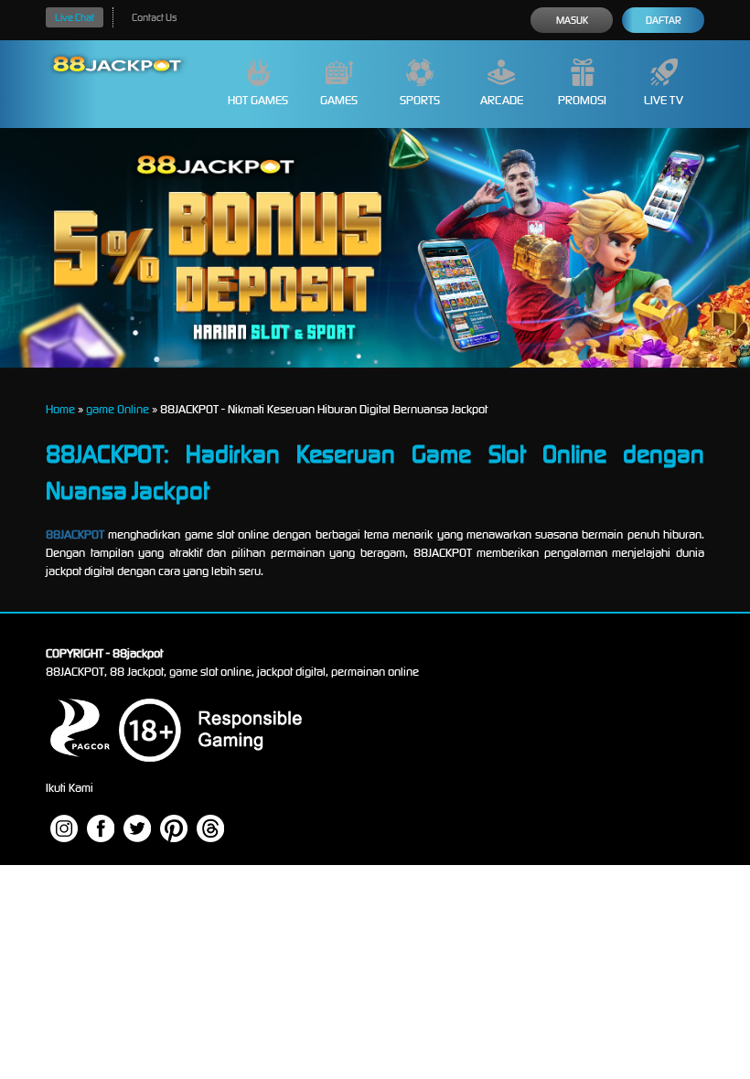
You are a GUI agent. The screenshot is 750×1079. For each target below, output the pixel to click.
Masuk (572, 20)
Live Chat (74, 17)
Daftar (663, 20)
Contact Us (154, 17)
